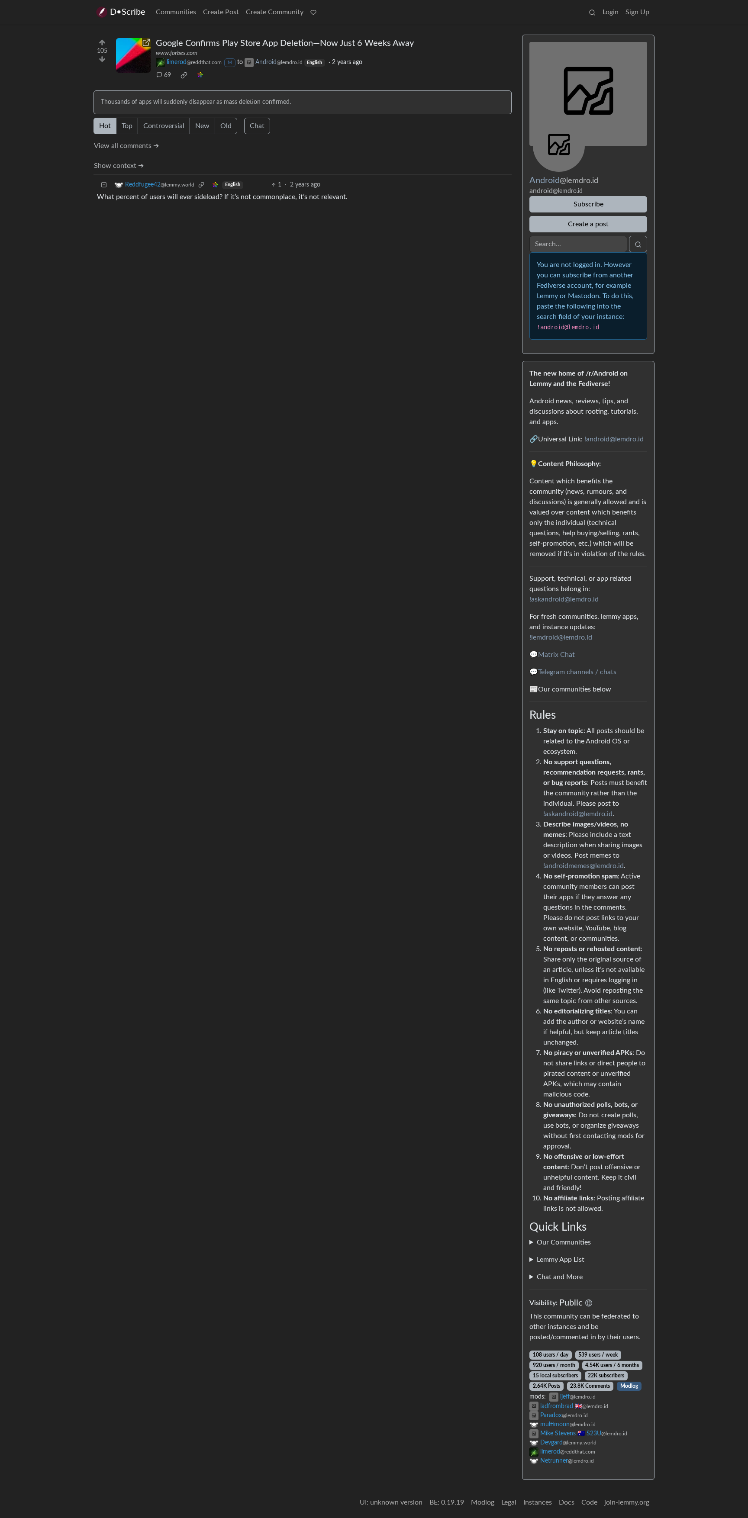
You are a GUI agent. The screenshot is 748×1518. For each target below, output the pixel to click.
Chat (257, 125)
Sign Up (637, 12)
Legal (508, 1502)
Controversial (163, 125)
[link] (184, 75)
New (202, 125)
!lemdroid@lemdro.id (560, 637)
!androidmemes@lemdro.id (583, 865)
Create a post (588, 224)
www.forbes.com (176, 53)
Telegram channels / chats (577, 672)
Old (226, 125)
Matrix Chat (556, 654)
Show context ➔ (119, 165)
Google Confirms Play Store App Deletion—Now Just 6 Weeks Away (285, 43)
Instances (537, 1502)
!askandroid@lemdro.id (564, 599)
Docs (566, 1502)
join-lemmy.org (626, 1502)
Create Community (274, 12)
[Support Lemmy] (313, 12)
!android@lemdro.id (614, 439)
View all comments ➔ (126, 145)
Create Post (221, 12)
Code (589, 1502)
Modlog (629, 1386)
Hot (105, 125)
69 (167, 75)
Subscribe (588, 204)
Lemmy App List (560, 1259)
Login (611, 12)
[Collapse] (104, 185)
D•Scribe (127, 12)
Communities (176, 12)
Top (127, 125)
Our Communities (564, 1242)
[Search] (592, 12)
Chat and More (560, 1277)
